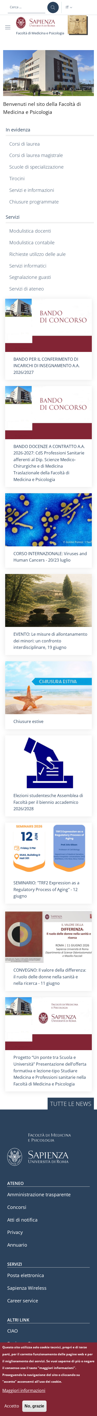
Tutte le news (70, 1103)
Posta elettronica (25, 1275)
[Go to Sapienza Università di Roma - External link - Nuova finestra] (38, 23)
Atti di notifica (22, 1220)
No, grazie (34, 1406)
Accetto (11, 1406)
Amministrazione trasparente (39, 1194)
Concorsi (16, 1207)
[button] (70, 7)
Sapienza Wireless (27, 1288)
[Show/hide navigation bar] (8, 27)
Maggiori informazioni (23, 1390)
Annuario (17, 1245)
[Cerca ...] (53, 7)
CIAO (12, 1331)
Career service (22, 1300)
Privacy (15, 1232)
